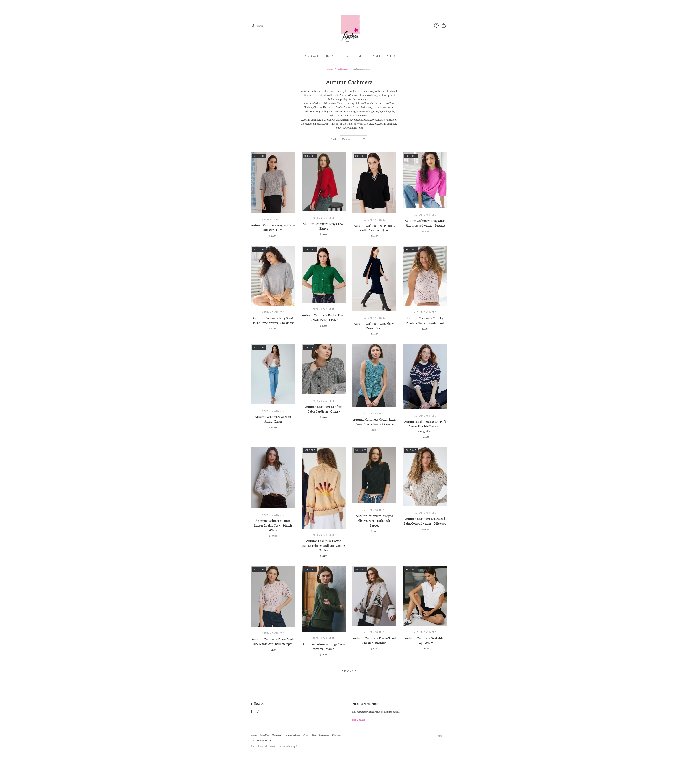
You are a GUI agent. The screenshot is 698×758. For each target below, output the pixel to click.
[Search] (252, 25)
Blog (314, 734)
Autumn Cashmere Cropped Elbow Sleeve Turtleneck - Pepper (374, 520)
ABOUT (376, 56)
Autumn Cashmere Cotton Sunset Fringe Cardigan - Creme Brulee (323, 545)
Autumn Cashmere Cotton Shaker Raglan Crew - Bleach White (273, 525)
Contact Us (277, 734)
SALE (348, 56)
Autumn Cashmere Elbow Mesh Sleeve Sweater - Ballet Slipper (273, 641)
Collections (343, 68)
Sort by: (334, 138)
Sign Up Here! (358, 719)
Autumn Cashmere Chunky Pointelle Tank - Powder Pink (425, 320)
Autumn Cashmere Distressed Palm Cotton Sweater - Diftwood (425, 520)
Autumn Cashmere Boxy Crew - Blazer (324, 226)
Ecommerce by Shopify (288, 746)
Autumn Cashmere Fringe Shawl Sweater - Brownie (374, 640)
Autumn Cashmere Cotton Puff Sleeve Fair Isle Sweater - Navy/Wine (425, 426)
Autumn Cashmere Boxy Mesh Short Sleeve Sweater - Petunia (425, 222)
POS (272, 746)
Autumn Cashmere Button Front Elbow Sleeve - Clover (324, 317)
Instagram (324, 734)
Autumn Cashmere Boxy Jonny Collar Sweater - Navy (374, 227)
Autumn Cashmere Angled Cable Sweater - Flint (273, 227)
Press (305, 734)
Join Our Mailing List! (261, 740)
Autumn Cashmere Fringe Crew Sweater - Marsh (323, 646)
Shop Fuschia (263, 746)
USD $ (439, 735)
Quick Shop (273, 208)
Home (330, 68)
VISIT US (391, 56)
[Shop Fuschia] (349, 25)
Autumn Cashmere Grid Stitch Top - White (425, 640)
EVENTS (362, 56)
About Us (264, 734)
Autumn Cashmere (273, 219)
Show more (349, 671)
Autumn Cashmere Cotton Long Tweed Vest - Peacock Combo (374, 421)
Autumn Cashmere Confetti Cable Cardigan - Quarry (323, 408)
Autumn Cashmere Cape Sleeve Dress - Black (374, 325)
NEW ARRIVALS (310, 56)
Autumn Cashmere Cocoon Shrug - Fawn (273, 418)
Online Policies (293, 734)
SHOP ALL (330, 56)
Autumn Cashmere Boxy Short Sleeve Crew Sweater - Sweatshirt (273, 320)
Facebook (336, 734)
